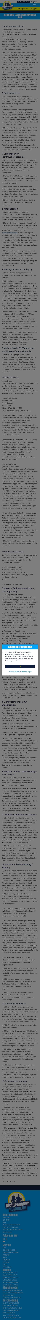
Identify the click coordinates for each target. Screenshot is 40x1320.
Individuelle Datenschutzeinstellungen (20, 672)
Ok (20, 666)
